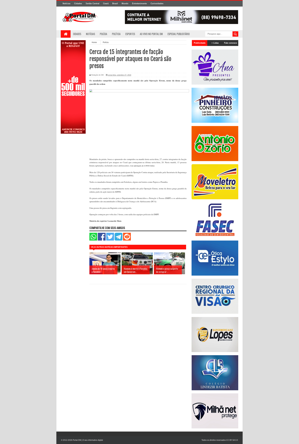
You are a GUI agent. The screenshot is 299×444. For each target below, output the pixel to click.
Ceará (106, 3)
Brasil (115, 3)
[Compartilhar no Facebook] (102, 240)
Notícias (66, 3)
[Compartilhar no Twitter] (110, 240)
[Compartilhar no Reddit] (127, 240)
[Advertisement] (73, 186)
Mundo (125, 3)
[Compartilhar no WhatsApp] (93, 240)
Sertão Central (92, 3)
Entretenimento (139, 3)
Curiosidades (157, 3)
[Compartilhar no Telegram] (118, 240)
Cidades (78, 3)
